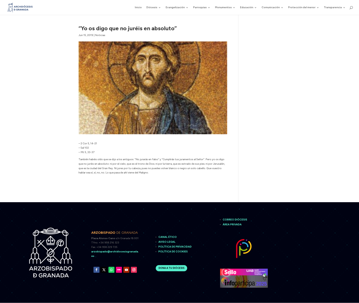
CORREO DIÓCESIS (235, 219)
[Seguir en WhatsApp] (111, 270)
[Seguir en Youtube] (126, 270)
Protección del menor (301, 7)
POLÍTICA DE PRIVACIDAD (175, 246)
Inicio (138, 7)
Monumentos (223, 7)
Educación (246, 7)
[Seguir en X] (104, 270)
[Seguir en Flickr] (119, 270)
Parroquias (200, 7)
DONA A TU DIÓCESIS (171, 268)
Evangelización (175, 7)
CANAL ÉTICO (167, 237)
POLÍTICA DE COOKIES (173, 251)
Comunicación (271, 7)
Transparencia (333, 7)
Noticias (100, 35)
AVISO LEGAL (167, 241)
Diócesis (151, 7)
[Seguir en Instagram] (134, 270)
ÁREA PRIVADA (232, 224)
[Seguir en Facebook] (96, 270)
